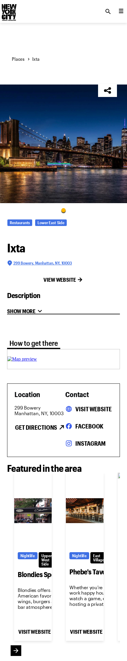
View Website (59, 279)
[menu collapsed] (121, 11)
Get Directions (36, 427)
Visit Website (93, 408)
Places (18, 59)
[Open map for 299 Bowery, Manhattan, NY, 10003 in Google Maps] (22, 358)
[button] (63, 144)
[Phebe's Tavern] (84, 511)
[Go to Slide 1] (63, 210)
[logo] (8, 9)
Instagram (90, 443)
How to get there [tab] (33, 343)
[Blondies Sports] (33, 511)
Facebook (89, 426)
